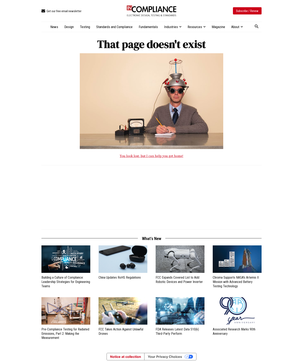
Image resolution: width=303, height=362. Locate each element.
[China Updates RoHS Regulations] (123, 259)
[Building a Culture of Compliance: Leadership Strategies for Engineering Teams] (65, 259)
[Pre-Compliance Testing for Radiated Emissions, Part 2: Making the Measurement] (65, 311)
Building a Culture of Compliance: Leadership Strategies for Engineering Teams (65, 282)
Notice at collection (125, 357)
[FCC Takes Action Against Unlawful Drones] (123, 311)
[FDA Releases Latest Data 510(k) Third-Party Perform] (180, 311)
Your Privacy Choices (165, 357)
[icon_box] (61, 11)
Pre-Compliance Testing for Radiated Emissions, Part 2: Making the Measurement (65, 333)
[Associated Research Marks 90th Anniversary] (237, 311)
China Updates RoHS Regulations (120, 277)
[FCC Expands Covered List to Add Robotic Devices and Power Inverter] (180, 259)
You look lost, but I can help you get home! (151, 156)
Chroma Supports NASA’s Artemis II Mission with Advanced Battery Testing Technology (236, 282)
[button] (257, 27)
